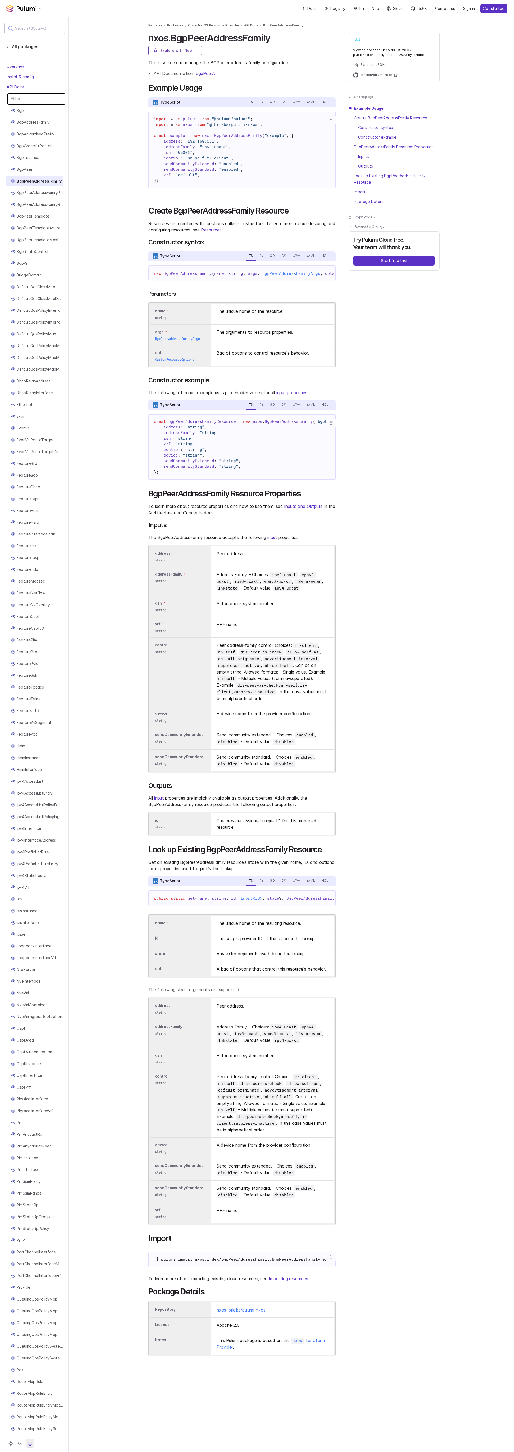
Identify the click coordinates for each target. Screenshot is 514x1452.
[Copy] (331, 120)
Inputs (363, 156)
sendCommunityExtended (179, 734)
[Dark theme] (20, 1443)
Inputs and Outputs (303, 506)
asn (158, 603)
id (156, 820)
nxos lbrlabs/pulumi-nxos (241, 1310)
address (163, 553)
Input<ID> (251, 898)
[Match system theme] (30, 1443)
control (162, 645)
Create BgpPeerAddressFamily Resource (390, 118)
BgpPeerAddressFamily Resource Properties (393, 147)
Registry (337, 8)
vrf (158, 624)
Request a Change (369, 227)
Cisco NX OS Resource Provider (213, 25)
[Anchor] (274, 37)
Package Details (369, 201)
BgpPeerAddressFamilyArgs (291, 273)
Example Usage (369, 108)
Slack (398, 8)
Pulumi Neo (369, 8)
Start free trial (394, 260)
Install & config (20, 76)
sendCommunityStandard (179, 756)
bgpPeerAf (206, 73)
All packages (25, 46)
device (161, 713)
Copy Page (363, 217)
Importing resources (288, 1278)
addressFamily (168, 574)
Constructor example (377, 137)
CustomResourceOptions (174, 359)
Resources (211, 230)
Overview (15, 66)
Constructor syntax (375, 127)
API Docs (15, 86)
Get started (494, 8)
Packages (175, 25)
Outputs (365, 166)
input (272, 537)
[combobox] (34, 28)
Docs (311, 8)
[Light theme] (10, 1443)
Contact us (445, 8)
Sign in (469, 8)
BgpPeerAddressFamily (283, 25)
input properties (291, 392)
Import (359, 191)
